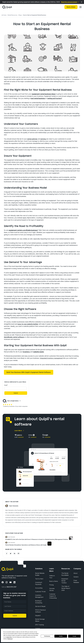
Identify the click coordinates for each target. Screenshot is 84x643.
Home (4, 15)
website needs (38, 352)
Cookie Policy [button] (9, 637)
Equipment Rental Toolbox (64, 581)
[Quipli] (7, 7)
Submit (15, 616)
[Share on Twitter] (10, 553)
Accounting (38, 588)
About (75, 573)
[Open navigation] (80, 7)
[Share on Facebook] (6, 553)
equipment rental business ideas (43, 94)
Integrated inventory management (51, 358)
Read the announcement (69, 2)
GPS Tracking (39, 625)
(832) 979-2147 (11, 587)
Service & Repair (40, 606)
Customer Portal (40, 591)
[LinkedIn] (14, 582)
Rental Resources (12, 15)
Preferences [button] (9, 638)
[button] (28, 372)
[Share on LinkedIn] (14, 553)
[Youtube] (10, 582)
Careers (76, 577)
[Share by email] (18, 553)
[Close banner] (81, 2)
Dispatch (38, 615)
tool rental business (38, 98)
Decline (61, 636)
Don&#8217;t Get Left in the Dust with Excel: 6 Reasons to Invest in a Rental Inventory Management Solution (36, 539)
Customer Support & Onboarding (53, 596)
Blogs (20, 15)
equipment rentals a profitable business (23, 230)
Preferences (47, 636)
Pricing (51, 585)
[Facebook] (3, 582)
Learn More (18, 430)
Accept (74, 636)
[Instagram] (7, 582)
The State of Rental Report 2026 (65, 588)
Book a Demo (71, 7)
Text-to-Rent (39, 579)
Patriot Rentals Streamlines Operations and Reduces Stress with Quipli (26, 545)
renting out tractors (54, 98)
